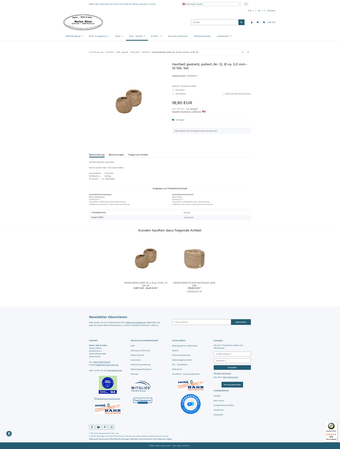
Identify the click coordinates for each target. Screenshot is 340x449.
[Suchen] (241, 22)
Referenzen (177, 369)
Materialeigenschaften (182, 360)
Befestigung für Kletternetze (184, 345)
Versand (193, 108)
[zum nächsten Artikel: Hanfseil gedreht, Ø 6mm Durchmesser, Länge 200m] (248, 52)
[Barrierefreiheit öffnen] (9, 433)
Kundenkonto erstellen (224, 405)
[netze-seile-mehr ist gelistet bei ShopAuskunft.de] (191, 403)
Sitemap (134, 374)
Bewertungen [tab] (116, 154)
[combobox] (211, 4)
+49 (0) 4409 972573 (101, 362)
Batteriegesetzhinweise (141, 369)
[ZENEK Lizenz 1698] (107, 408)
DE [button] (259, 10)
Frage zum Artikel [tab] (138, 154)
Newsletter (218, 414)
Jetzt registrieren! (230, 377)
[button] (252, 22)
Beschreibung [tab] (97, 154)
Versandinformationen (177, 436)
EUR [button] (249, 10)
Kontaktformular (114, 370)
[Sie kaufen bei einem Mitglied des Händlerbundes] (141, 386)
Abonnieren (241, 322)
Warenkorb (219, 410)
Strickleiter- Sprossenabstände (185, 374)
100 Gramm (213, 93)
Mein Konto (219, 400)
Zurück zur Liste (97, 52)
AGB (132, 345)
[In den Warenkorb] (91, 61)
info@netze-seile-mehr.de (106, 365)
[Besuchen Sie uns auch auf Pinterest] (105, 427)
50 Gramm (180, 90)
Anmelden (232, 367)
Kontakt (217, 396)
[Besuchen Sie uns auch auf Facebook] (92, 427)
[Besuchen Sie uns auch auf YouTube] (98, 427)
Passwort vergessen (222, 373)
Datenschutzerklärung (135, 322)
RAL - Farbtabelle (179, 364)
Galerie (175, 350)
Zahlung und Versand (140, 350)
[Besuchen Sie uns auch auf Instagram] (111, 427)
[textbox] (211, 4)
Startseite (271, 10)
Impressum (136, 360)
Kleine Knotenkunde (181, 355)
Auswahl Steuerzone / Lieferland (187, 111)
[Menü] (335, 422)
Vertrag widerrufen (232, 384)
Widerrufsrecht (137, 355)
